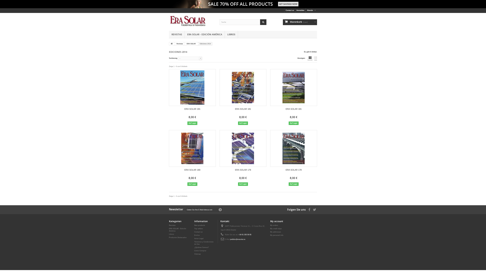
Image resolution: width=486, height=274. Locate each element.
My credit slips (276, 229)
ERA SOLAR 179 (243, 170)
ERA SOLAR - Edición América (204, 34)
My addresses (275, 232)
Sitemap (197, 254)
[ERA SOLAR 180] (192, 148)
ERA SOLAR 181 (192, 109)
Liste (315, 60)
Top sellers (198, 229)
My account (276, 221)
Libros (231, 34)
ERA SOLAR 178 (294, 170)
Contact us (290, 10)
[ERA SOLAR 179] (243, 148)
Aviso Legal (199, 238)
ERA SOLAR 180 (192, 170)
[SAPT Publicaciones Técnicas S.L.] (192, 21)
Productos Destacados (178, 237)
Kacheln (310, 60)
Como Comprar (200, 251)
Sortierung (173, 58)
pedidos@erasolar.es (237, 239)
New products (199, 225)
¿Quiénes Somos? (201, 247)
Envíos (197, 235)
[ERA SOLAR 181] (192, 87)
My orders (274, 225)
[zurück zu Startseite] (171, 43)
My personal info (276, 235)
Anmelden (300, 10)
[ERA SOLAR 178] (293, 148)
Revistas (176, 34)
